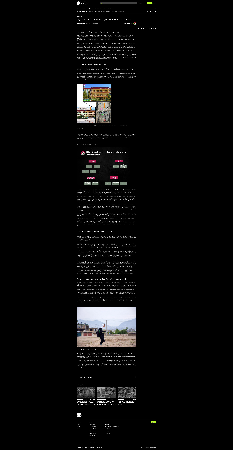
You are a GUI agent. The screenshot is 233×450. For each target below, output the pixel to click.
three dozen (82, 58)
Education (79, 16)
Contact (111, 8)
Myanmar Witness (94, 431)
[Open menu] (155, 3)
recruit (99, 207)
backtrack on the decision (94, 285)
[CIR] (87, 3)
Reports (103, 11)
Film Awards (105, 8)
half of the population (94, 364)
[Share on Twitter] (153, 28)
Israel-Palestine (93, 424)
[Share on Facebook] (155, 28)
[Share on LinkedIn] (151, 28)
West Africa (92, 442)
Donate (149, 3)
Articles (108, 11)
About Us (91, 11)
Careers (107, 431)
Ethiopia (91, 439)
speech (83, 218)
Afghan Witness (83, 11)
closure (78, 69)
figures (128, 189)
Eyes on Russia (93, 428)
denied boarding (90, 354)
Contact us (107, 433)
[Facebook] (150, 11)
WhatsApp (91, 292)
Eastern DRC (92, 435)
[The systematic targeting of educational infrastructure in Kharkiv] (127, 396)
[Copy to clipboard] (149, 28)
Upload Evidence (122, 11)
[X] (153, 11)
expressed (115, 299)
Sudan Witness (93, 433)
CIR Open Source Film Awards (112, 426)
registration (108, 50)
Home (78, 8)
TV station (79, 137)
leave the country (81, 367)
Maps (112, 11)
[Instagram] (147, 11)
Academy (107, 428)
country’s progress (112, 363)
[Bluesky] (155, 11)
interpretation (100, 255)
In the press (79, 428)
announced (94, 75)
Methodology (97, 11)
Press (116, 11)
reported (79, 79)
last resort (128, 356)
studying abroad (81, 356)
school (98, 138)
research (85, 239)
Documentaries (98, 8)
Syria (91, 437)
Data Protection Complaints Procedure (93, 447)
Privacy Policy (80, 447)
